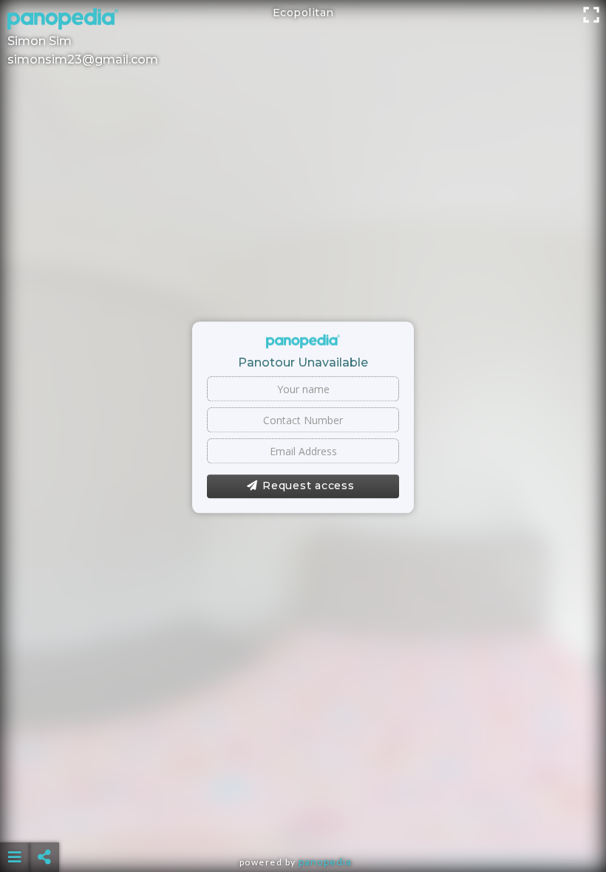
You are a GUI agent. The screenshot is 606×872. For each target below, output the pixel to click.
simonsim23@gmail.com (82, 59)
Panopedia (325, 862)
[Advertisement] (303, 820)
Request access (308, 486)
